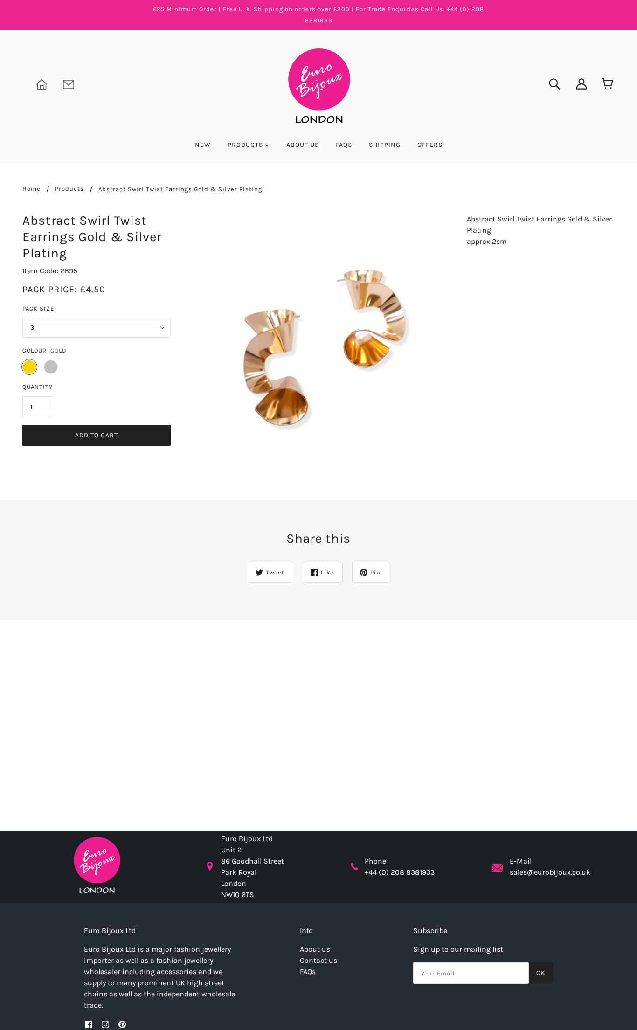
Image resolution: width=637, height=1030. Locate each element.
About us (315, 949)
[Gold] (29, 367)
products (69, 189)
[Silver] (51, 367)
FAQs (308, 971)
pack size (38, 308)
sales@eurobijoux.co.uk (550, 872)
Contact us (318, 960)
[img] (548, 83)
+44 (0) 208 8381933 (400, 872)
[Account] (575, 83)
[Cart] (605, 83)
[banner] (318, 85)
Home (31, 189)
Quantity (37, 386)
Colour (34, 350)
